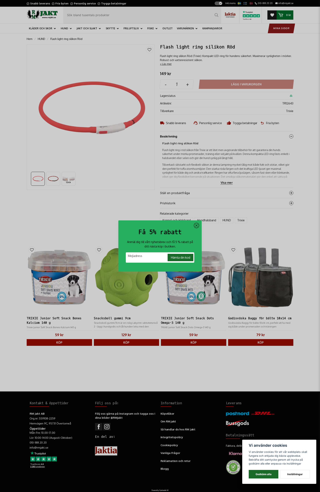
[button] (196, 225)
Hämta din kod (180, 257)
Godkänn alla (263, 474)
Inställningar (295, 474)
